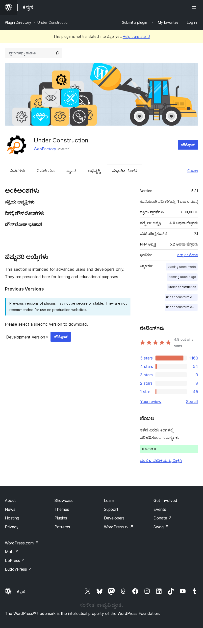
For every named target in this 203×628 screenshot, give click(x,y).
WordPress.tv (118, 526)
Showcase (64, 500)
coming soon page (182, 277)
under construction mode (182, 297)
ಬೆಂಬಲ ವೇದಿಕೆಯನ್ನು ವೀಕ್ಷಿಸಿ (161, 460)
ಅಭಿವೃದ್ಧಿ (94, 170)
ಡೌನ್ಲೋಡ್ (188, 145)
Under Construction (61, 140)
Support (111, 509)
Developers (114, 518)
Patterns (62, 526)
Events (159, 509)
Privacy (12, 526)
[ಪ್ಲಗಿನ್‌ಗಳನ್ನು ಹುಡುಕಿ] (57, 53)
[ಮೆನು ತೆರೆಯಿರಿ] (195, 7)
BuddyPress (18, 569)
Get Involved (165, 500)
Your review (150, 401)
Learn (109, 500)
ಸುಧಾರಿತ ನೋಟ (124, 170)
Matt (12, 551)
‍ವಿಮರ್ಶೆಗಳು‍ (46, 170)
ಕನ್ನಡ (21, 591)
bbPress (15, 560)
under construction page (182, 307)
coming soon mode (182, 267)
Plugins (60, 518)
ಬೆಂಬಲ (192, 170)
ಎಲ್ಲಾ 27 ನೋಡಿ (187, 255)
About (10, 500)
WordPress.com (22, 542)
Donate (162, 518)
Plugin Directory (18, 22)
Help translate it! (136, 36)
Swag (161, 526)
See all (192, 401)
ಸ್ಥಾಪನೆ (71, 170)
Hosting (12, 518)
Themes (61, 509)
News (10, 509)
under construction (182, 287)
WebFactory (45, 148)
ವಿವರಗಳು (17, 170)
